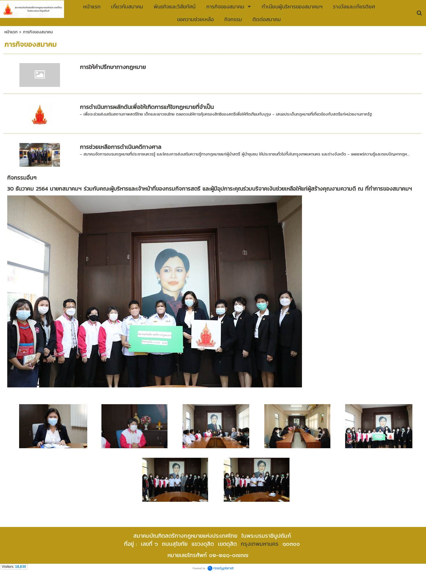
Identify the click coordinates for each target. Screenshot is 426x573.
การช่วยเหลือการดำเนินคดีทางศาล (120, 146)
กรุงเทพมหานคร (259, 544)
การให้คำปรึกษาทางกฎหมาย (113, 67)
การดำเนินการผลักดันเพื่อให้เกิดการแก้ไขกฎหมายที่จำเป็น (147, 106)
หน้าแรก (11, 32)
